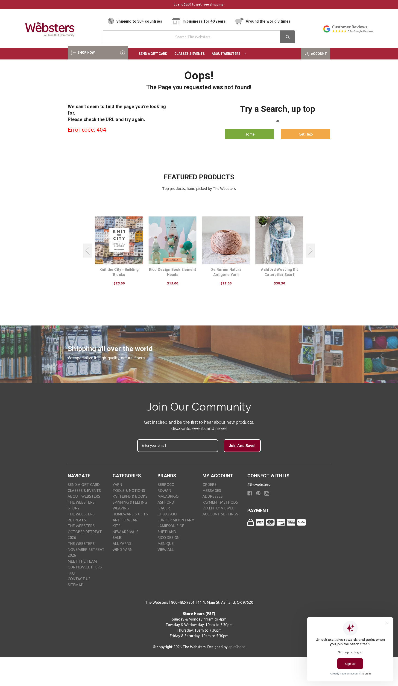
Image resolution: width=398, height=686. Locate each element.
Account (318, 54)
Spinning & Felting (130, 502)
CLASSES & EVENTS (84, 490)
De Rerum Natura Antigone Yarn (226, 272)
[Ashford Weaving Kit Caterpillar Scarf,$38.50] (279, 240)
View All (166, 549)
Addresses (212, 496)
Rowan (164, 490)
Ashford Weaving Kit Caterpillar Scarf (279, 272)
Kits (116, 526)
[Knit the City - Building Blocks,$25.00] (119, 240)
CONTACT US (79, 579)
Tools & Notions (129, 490)
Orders (209, 484)
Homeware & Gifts (130, 514)
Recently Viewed (218, 508)
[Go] (287, 36)
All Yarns (122, 543)
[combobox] (199, 36)
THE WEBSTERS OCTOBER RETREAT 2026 (85, 532)
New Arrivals (125, 532)
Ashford (166, 502)
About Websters (226, 54)
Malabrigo (168, 496)
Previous (87, 251)
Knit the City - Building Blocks (119, 272)
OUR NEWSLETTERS (85, 567)
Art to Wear (125, 520)
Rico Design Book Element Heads (172, 272)
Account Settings (220, 514)
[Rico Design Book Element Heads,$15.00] (172, 240)
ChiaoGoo (167, 514)
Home (250, 134)
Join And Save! (242, 446)
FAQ (71, 573)
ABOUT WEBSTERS (84, 496)
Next (310, 251)
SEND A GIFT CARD (84, 484)
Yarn (117, 484)
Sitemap (75, 585)
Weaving (121, 508)
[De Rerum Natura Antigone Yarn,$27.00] (226, 240)
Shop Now (86, 52)
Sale (117, 537)
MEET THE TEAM (82, 561)
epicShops (237, 647)
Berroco (166, 484)
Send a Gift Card (153, 54)
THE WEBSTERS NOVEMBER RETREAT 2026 (86, 549)
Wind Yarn (122, 549)
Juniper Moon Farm (176, 520)
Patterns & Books (130, 496)
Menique (166, 543)
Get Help (306, 134)
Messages (211, 490)
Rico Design (168, 537)
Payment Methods (220, 502)
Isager (164, 508)
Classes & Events (189, 54)
